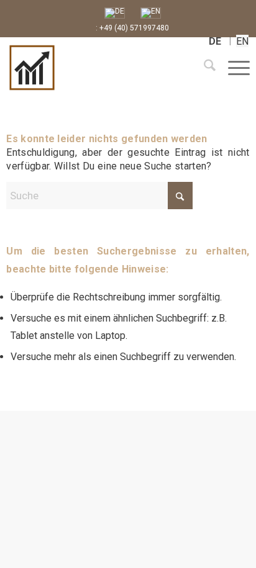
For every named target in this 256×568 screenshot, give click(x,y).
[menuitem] (203, 67)
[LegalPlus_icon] (84, 67)
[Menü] (233, 67)
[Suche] (203, 67)
